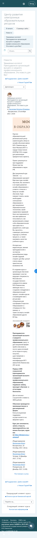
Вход (32, 4)
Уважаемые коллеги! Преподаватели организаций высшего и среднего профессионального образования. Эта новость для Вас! (18, 41)
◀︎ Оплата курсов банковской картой (18, 496)
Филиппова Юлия (19, 443)
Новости (9, 33)
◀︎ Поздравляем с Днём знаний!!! (16, 79)
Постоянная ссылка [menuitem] (21, 474)
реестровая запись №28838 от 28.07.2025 (15, 524)
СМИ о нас (22, 520)
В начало (9, 28)
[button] (5, 51)
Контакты (13, 520)
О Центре (5, 520)
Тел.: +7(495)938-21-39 (9, 531)
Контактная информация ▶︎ (18, 509)
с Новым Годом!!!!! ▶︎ (24, 82)
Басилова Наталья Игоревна (19, 109)
